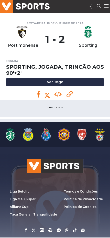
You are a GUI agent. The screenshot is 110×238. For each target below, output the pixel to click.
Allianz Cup (19, 207)
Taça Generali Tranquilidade (33, 214)
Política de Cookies (80, 207)
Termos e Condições (81, 191)
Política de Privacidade (83, 199)
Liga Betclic (19, 191)
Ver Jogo (55, 82)
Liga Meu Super (23, 199)
